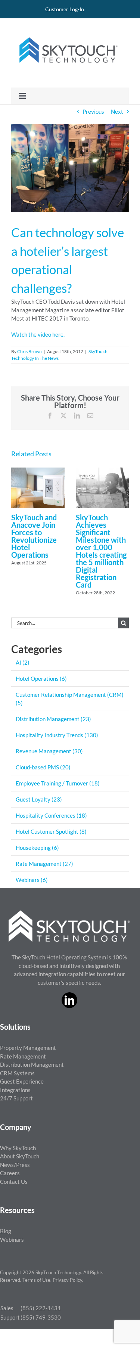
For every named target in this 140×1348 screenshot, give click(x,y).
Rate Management (23, 1056)
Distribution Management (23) (53, 719)
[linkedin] (69, 1000)
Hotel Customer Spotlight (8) (51, 831)
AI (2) (22, 662)
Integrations (15, 1090)
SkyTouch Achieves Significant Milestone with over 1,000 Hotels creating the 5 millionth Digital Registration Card (101, 551)
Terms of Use (36, 1280)
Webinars (12, 1239)
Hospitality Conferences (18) (51, 815)
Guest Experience (22, 1081)
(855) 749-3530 (41, 1317)
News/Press (15, 1164)
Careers (10, 1173)
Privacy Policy (67, 1280)
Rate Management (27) (44, 863)
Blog (5, 1231)
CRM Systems (17, 1073)
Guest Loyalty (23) (39, 799)
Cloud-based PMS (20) (43, 767)
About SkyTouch (19, 1156)
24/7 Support (16, 1098)
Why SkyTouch (18, 1148)
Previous (93, 111)
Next (117, 111)
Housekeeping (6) (37, 847)
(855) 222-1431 (41, 1308)
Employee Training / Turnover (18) (58, 783)
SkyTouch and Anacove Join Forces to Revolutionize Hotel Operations (34, 536)
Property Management (28, 1047)
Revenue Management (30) (49, 751)
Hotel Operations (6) (41, 678)
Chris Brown (29, 351)
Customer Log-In (64, 9)
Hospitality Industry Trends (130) (57, 735)
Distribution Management (32, 1064)
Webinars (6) (32, 879)
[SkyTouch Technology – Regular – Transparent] (67, 32)
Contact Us (14, 1181)
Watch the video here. (38, 334)
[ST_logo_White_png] (69, 913)
